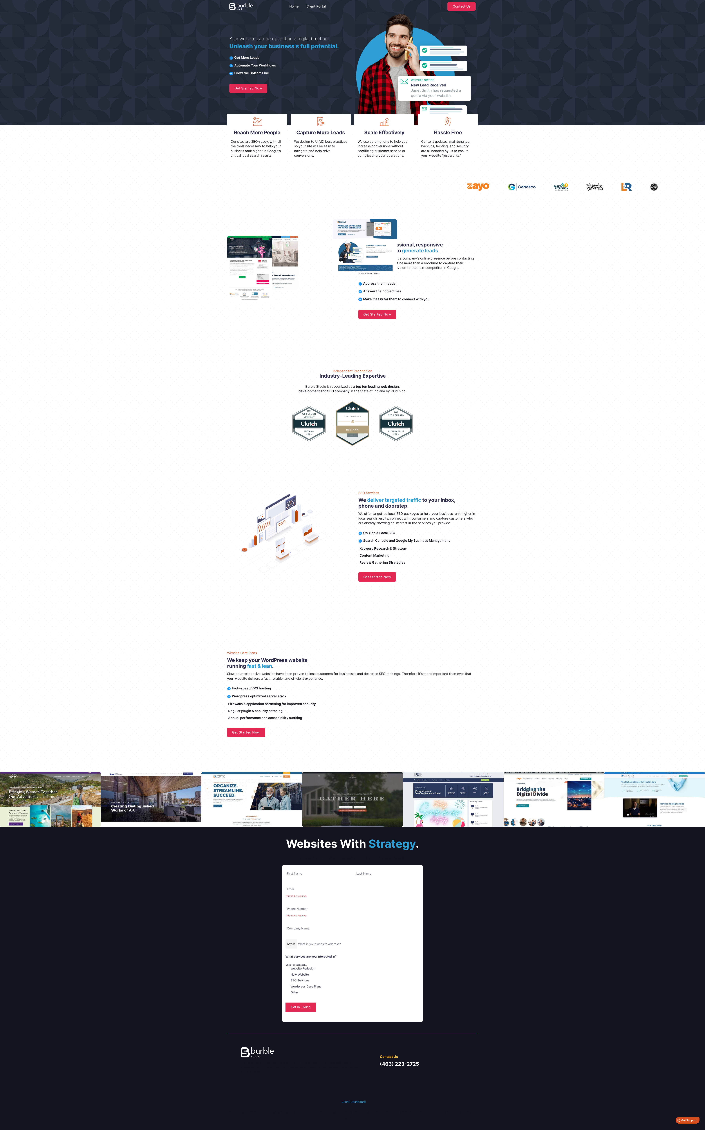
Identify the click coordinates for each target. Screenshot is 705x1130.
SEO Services (300, 980)
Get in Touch (301, 1007)
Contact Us (461, 6)
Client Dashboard (353, 1102)
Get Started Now (248, 88)
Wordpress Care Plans (306, 986)
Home (294, 6)
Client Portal (316, 6)
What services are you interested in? (311, 956)
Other (294, 992)
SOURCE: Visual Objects (368, 273)
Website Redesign (303, 968)
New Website (300, 974)
